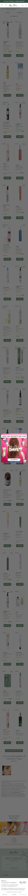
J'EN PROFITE (14, 459)
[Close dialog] (25, 461)
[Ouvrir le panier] (26, 5)
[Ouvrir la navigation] (2, 5)
